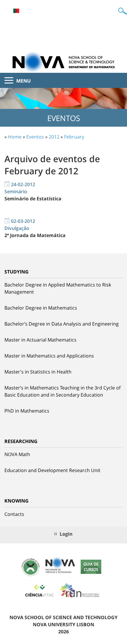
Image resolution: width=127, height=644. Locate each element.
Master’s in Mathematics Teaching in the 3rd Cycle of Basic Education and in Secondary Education (62, 391)
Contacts (14, 514)
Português (16, 11)
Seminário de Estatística (32, 198)
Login (66, 534)
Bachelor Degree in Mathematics (40, 308)
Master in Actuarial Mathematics (40, 340)
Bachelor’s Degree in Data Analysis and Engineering (61, 324)
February (74, 136)
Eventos (35, 136)
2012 (54, 136)
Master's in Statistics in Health (37, 371)
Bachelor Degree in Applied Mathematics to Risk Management (57, 288)
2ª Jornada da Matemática (35, 235)
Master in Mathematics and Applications (49, 355)
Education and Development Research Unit (52, 470)
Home (15, 136)
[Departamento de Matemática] (63, 61)
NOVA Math (17, 454)
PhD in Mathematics (26, 411)
